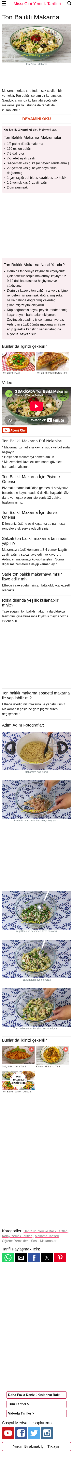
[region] (36, 77)
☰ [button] (4, 3)
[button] (36, 119)
